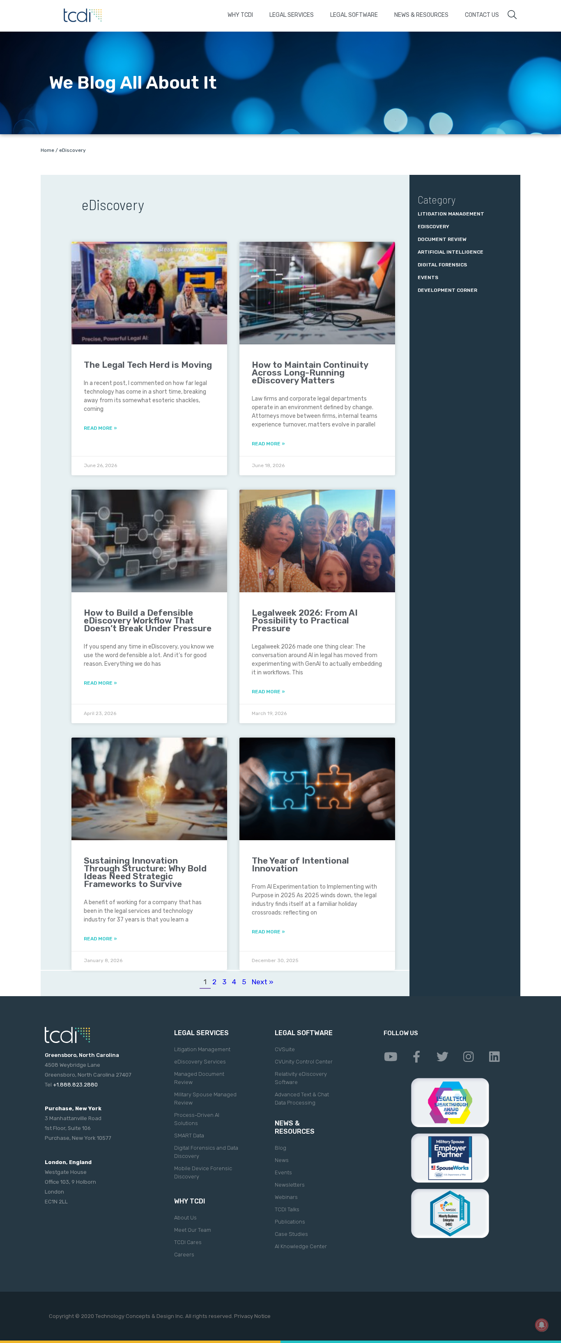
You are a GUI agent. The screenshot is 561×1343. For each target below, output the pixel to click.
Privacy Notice (252, 1316)
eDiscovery (433, 226)
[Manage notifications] (541, 1325)
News (282, 1160)
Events (428, 277)
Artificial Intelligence (450, 252)
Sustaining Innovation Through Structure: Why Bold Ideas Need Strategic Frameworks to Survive (145, 872)
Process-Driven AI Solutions (196, 1119)
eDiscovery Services (200, 1062)
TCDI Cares (188, 1242)
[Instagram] (468, 1057)
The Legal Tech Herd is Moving (148, 365)
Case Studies (291, 1234)
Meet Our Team (192, 1230)
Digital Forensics (442, 265)
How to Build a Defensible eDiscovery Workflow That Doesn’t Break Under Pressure (148, 620)
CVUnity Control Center (304, 1062)
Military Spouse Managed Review (205, 1098)
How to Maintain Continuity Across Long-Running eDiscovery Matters (310, 372)
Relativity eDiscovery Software (301, 1078)
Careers (184, 1254)
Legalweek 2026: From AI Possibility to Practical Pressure (305, 620)
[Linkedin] (494, 1057)
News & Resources (421, 14)
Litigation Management (451, 214)
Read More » (100, 428)
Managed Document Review (199, 1078)
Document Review (442, 239)
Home (47, 150)
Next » (263, 982)
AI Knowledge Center (301, 1246)
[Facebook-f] (416, 1057)
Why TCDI (240, 14)
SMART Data (189, 1135)
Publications (290, 1222)
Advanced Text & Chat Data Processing (302, 1098)
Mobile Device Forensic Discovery (203, 1172)
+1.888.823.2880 (75, 1085)
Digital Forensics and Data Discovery (206, 1152)
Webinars (286, 1197)
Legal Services (291, 14)
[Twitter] (442, 1057)
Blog (280, 1148)
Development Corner (447, 290)
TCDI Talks (287, 1209)
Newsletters (290, 1185)
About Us (185, 1218)
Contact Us (482, 14)
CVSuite (285, 1049)
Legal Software (354, 14)
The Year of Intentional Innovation (300, 864)
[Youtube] (390, 1057)
